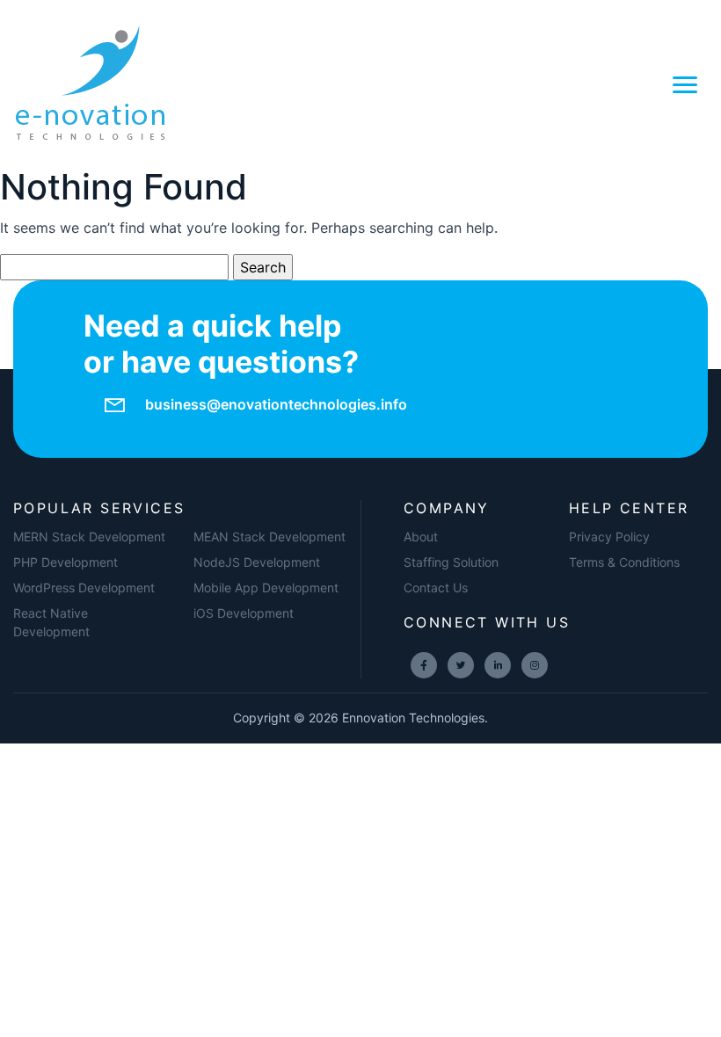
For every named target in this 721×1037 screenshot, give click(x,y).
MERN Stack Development (89, 536)
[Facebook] (424, 665)
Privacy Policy (609, 536)
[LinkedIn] (497, 665)
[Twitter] (461, 665)
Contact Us (436, 587)
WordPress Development (84, 587)
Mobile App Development (266, 587)
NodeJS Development (256, 562)
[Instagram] (534, 665)
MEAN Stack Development (269, 536)
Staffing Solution (451, 562)
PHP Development (65, 562)
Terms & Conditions (624, 562)
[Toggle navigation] (685, 83)
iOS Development (243, 613)
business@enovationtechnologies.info (276, 404)
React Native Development (51, 622)
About (421, 536)
